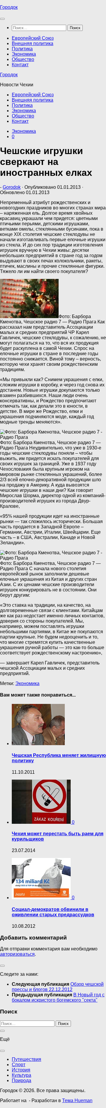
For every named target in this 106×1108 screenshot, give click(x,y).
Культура (21, 1075)
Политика (22, 48)
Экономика (24, 54)
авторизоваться (17, 954)
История (21, 1069)
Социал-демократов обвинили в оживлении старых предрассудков (53, 912)
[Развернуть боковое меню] (2, 966)
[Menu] (2, 19)
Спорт (18, 1064)
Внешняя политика (32, 43)
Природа (21, 1080)
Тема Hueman (77, 1100)
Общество (23, 59)
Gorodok (12, 187)
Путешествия (26, 1059)
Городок (9, 7)
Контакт (20, 64)
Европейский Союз (33, 38)
